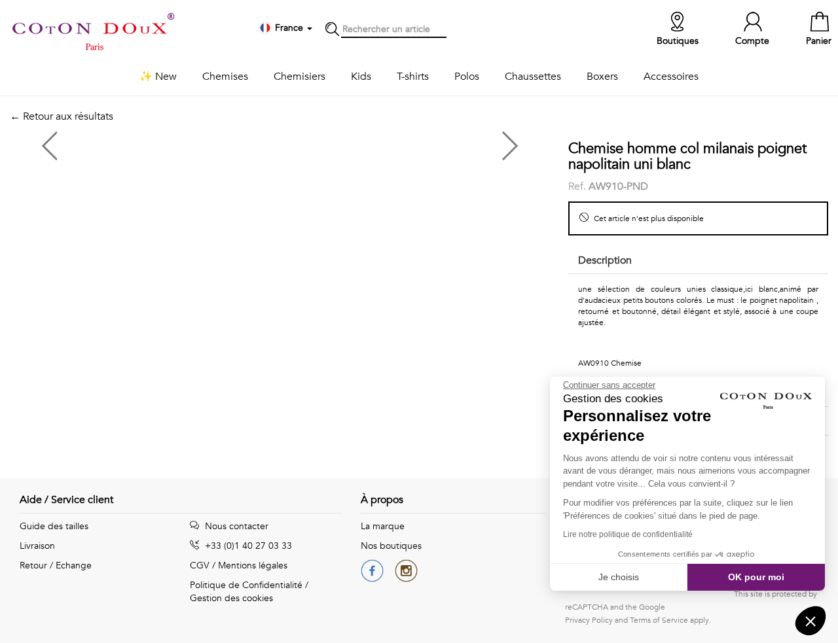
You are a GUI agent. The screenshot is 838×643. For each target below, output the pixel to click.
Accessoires (671, 76)
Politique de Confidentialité (246, 585)
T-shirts (413, 76)
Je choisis (618, 577)
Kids (361, 76)
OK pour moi (756, 577)
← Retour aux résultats (61, 116)
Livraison (37, 546)
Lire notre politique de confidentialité (628, 534)
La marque (383, 526)
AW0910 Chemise (610, 363)
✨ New (158, 76)
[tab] (698, 261)
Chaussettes (533, 76)
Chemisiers (299, 76)
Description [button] (605, 260)
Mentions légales (252, 565)
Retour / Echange (56, 565)
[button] (810, 620)
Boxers (602, 76)
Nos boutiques (391, 546)
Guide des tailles (54, 526)
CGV (200, 565)
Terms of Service (659, 620)
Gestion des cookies (231, 598)
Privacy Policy (589, 620)
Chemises (225, 76)
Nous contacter (235, 526)
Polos (466, 76)
